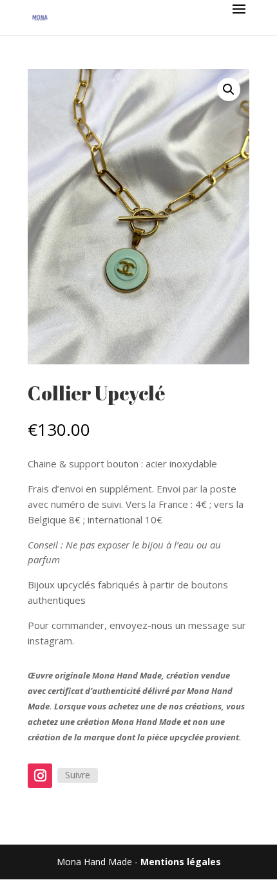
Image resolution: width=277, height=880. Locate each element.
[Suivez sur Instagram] (40, 775)
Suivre (77, 775)
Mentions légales (180, 862)
